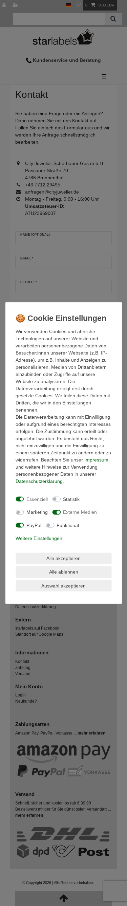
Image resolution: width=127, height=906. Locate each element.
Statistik (71, 499)
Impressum (96, 460)
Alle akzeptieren (63, 558)
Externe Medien (80, 512)
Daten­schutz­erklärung (39, 481)
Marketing (37, 512)
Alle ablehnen (63, 572)
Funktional (68, 525)
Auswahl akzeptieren (63, 585)
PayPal (33, 525)
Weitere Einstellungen (39, 538)
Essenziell (37, 499)
